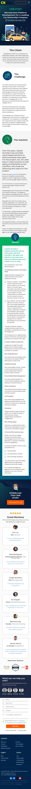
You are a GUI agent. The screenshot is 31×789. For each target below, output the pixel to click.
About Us (3, 742)
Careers (3, 744)
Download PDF (14, 502)
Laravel (14, 174)
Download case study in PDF (17, 20)
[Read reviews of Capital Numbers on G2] (24, 667)
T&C (17, 756)
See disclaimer (18, 784)
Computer (21, 720)
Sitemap (3, 760)
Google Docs (11, 722)
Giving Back (4, 746)
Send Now (15, 726)
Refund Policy (20, 762)
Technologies (19, 744)
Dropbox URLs (21, 722)
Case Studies (4, 758)
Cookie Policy (20, 760)
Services (17, 742)
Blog (2, 756)
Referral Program (5, 748)
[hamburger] (29, 2)
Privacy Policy (20, 758)
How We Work (19, 746)
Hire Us (21, 2)
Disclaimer (19, 764)
